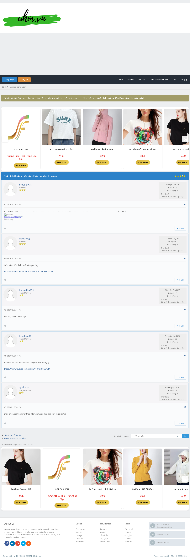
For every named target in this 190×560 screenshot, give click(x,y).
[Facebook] (6, 543)
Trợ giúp (184, 79)
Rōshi (173, 556)
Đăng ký (24, 79)
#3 (185, 310)
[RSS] (28, 543)
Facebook (128, 529)
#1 (185, 204)
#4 (185, 356)
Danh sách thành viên (159, 79)
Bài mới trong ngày (18, 87)
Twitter (127, 532)
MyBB (16, 556)
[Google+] (17, 543)
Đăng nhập (9, 79)
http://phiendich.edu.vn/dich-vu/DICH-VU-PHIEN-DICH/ (28, 271)
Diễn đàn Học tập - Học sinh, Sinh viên (52, 98)
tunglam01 (25, 336)
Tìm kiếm (141, 79)
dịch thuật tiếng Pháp (20, 216)
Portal (120, 79)
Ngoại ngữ (75, 98)
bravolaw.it (25, 184)
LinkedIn (128, 538)
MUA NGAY (21, 165)
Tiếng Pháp (87, 98)
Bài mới (5, 87)
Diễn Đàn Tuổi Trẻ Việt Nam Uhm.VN (19, 98)
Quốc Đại (24, 387)
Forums (131, 79)
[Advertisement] (95, 54)
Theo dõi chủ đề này (12, 435)
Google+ (128, 535)
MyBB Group (35, 556)
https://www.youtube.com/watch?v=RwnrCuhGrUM (27, 369)
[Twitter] (23, 543)
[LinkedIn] (12, 543)
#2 (185, 258)
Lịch (174, 79)
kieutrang (24, 238)
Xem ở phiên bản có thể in (15, 438)
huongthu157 (26, 290)
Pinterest (128, 541)
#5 (185, 407)
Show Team (105, 541)
